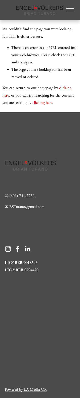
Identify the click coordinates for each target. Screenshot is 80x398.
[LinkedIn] (27, 249)
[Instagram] (8, 249)
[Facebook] (18, 249)
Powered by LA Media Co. (26, 389)
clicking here (42, 102)
